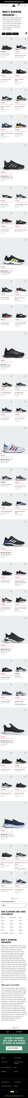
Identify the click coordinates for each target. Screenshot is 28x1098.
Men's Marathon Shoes (12, 933)
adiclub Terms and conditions (18, 1062)
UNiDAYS (3, 1071)
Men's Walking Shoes (12, 930)
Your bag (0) (19, 1031)
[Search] (22, 6)
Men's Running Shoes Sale (13, 921)
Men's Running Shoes (3, 918)
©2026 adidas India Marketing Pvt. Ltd (14, 1096)
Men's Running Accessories (22, 927)
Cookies (16, 1086)
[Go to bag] (25, 6)
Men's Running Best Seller (14, 927)
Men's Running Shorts (21, 921)
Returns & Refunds (5, 1067)
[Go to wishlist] (6, 6)
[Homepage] (13, 6)
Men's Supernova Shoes (4, 930)
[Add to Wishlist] (11, 39)
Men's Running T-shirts (22, 918)
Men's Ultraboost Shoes (4, 924)
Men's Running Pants (21, 924)
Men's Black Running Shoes (13, 918)
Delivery (3, 1057)
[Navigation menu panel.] (2, 6)
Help (15, 1067)
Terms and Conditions (6, 1086)
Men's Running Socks (21, 930)
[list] (11, 34)
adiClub (16, 1071)
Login (7, 1031)
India (16, 1091)
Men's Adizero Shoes (3, 927)
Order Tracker (17, 1057)
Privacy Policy (17, 1082)
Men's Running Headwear (22, 933)
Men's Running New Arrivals (5, 921)
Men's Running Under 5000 (13, 924)
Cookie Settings (5, 1082)
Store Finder (4, 1061)
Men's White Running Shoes (4, 933)
